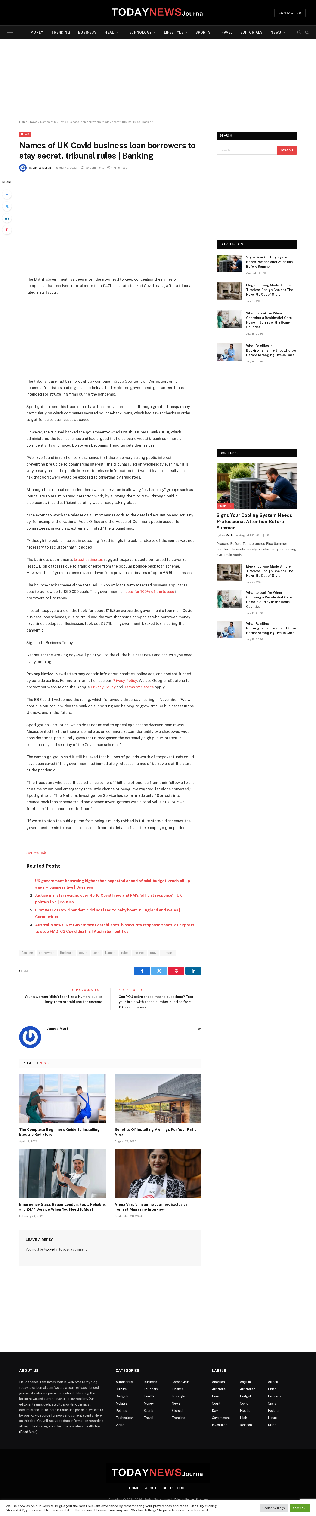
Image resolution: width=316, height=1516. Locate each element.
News (276, 32)
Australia (219, 1389)
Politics (121, 1410)
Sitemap (202, 1499)
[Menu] (10, 32)
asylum (245, 1382)
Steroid (177, 1410)
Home (23, 121)
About (151, 1488)
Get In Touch (175, 1488)
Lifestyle (173, 32)
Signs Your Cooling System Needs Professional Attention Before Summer (269, 261)
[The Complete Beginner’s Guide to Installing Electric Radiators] (62, 1098)
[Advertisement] (158, 79)
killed (272, 1425)
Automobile (124, 1382)
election (246, 1410)
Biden (272, 1389)
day (215, 1410)
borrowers (47, 952)
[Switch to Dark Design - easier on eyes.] (299, 32)
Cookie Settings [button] (273, 1508)
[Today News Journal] (158, 12)
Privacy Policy (124, 680)
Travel (226, 32)
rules (125, 952)
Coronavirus (180, 1382)
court (216, 1403)
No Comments (94, 167)
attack (273, 1382)
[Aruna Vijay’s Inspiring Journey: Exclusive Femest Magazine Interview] (158, 1173)
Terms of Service (139, 687)
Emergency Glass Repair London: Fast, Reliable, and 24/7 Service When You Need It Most (62, 1207)
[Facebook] (7, 194)
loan (96, 952)
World (120, 1425)
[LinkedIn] (7, 218)
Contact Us (290, 13)
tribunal (168, 952)
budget (245, 1396)
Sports (203, 32)
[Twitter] (7, 206)
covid (83, 952)
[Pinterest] (7, 229)
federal (273, 1410)
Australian (247, 1389)
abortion (218, 1382)
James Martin (42, 167)
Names (110, 952)
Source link (36, 853)
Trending (60, 32)
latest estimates (88, 559)
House (273, 1418)
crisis (272, 1403)
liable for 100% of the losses (148, 591)
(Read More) (28, 1432)
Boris (216, 1396)
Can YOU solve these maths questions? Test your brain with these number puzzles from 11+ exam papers (156, 1002)
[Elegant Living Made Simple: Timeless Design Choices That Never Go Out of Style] (229, 291)
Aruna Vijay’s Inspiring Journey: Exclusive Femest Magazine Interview (151, 1207)
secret (139, 952)
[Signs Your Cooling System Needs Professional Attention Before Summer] (229, 263)
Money (37, 32)
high (243, 1418)
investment (220, 1425)
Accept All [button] (300, 1508)
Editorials (252, 32)
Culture (121, 1389)
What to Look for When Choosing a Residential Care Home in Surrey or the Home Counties (269, 320)
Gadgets (122, 1396)
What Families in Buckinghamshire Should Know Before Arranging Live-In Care (271, 350)
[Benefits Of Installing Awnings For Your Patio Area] (158, 1098)
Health (112, 32)
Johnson (246, 1425)
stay (153, 952)
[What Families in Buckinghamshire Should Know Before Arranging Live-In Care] (229, 352)
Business (87, 32)
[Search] (306, 32)
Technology (139, 32)
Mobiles (121, 1403)
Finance (178, 1389)
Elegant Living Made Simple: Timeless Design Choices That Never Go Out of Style (270, 289)
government (221, 1418)
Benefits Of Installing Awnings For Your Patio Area (156, 1132)
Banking (27, 952)
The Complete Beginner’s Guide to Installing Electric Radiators (59, 1132)
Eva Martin (227, 535)
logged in (51, 1249)
